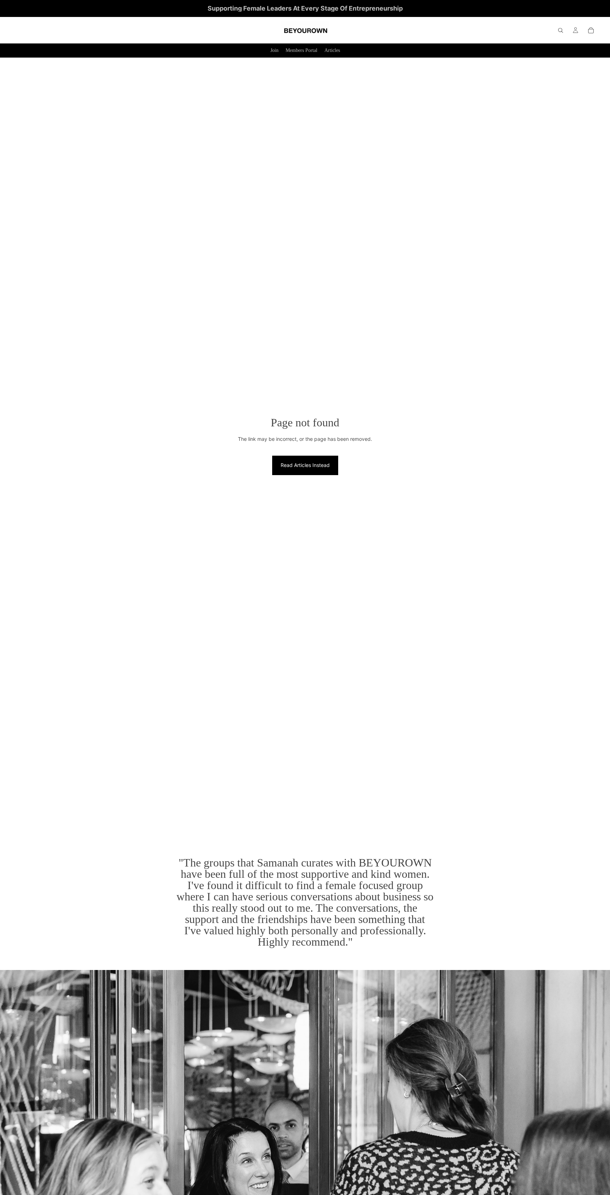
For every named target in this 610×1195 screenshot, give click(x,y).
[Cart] (591, 30)
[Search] (560, 30)
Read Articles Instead (305, 465)
